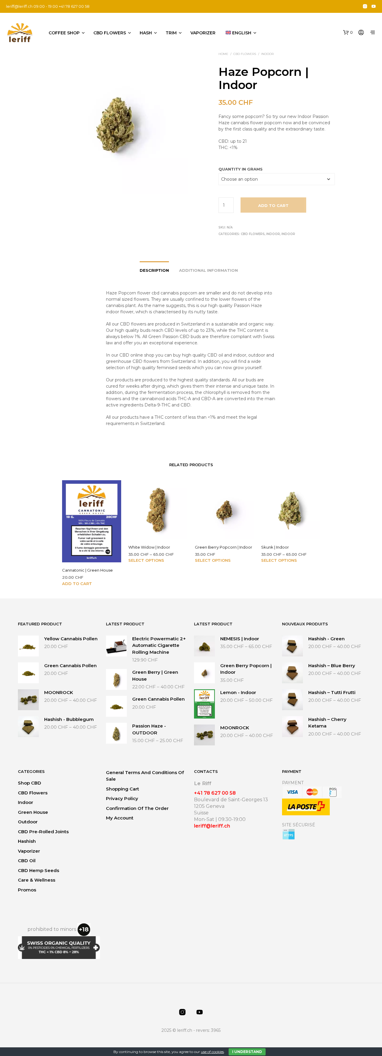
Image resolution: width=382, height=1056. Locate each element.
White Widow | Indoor (149, 547)
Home (223, 54)
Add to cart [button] (77, 583)
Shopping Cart (122, 789)
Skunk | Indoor (275, 547)
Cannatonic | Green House (87, 570)
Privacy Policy (122, 798)
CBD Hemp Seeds (38, 870)
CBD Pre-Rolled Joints (43, 831)
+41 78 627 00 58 (215, 793)
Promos (27, 890)
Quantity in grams (240, 169)
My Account (119, 818)
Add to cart (273, 205)
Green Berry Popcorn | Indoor (223, 547)
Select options (146, 560)
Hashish (27, 841)
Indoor (267, 54)
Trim (171, 33)
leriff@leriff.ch (19, 6)
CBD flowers (109, 33)
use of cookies (212, 1051)
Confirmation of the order (137, 808)
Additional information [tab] (208, 270)
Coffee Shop (64, 33)
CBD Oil (27, 860)
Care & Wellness (36, 880)
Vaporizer (202, 33)
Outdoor (28, 822)
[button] (348, 33)
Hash (146, 33)
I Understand (247, 1051)
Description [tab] (154, 270)
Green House (33, 812)
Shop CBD (29, 783)
